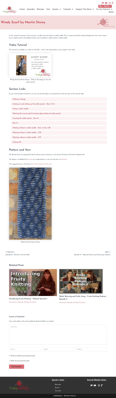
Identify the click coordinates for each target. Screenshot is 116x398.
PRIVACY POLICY (70, 396)
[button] (105, 6)
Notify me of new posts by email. (20, 361)
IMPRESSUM (58, 396)
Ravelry (64, 159)
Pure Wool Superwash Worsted (41, 164)
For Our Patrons (103, 9)
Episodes (31, 9)
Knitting (26, 302)
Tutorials (67, 9)
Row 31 (15, 123)
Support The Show (83, 9)
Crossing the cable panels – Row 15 (26, 118)
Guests (55, 9)
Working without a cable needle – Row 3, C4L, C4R (31, 128)
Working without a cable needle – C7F (27, 137)
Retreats (40, 9)
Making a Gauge (19, 99)
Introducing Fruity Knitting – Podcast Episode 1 (28, 299)
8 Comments (62, 302)
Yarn (48, 9)
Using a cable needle (20, 109)
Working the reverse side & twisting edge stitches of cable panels (37, 113)
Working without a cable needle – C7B (27, 132)
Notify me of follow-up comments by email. (23, 356)
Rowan (30, 159)
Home (22, 9)
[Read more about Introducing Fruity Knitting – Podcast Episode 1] (33, 282)
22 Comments (13, 302)
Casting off (17, 142)
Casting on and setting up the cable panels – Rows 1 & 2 (34, 104)
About (111, 12)
